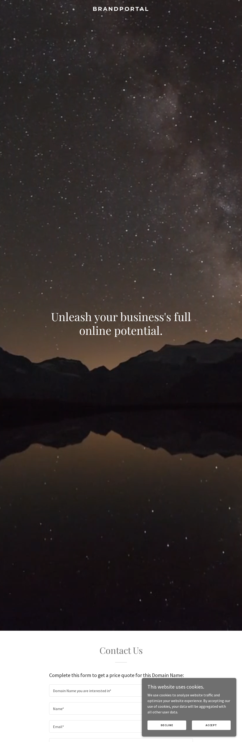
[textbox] (121, 690)
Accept (211, 725)
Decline (167, 725)
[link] (121, 9)
